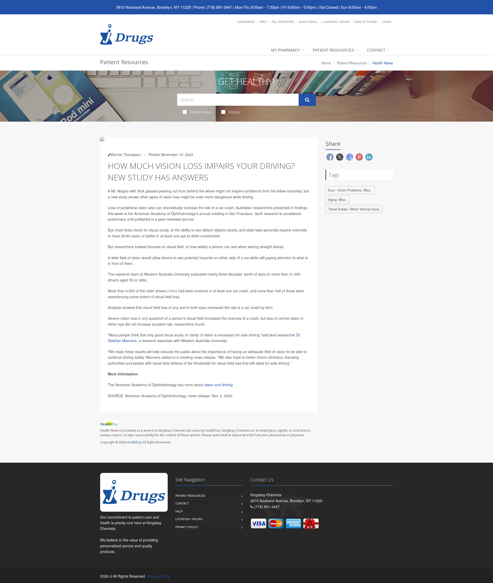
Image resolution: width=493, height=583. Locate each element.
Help (263, 22)
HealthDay (134, 442)
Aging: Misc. (337, 199)
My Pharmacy (285, 50)
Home (326, 62)
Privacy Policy (186, 527)
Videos (234, 111)
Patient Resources (333, 50)
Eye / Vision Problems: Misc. (350, 190)
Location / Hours (336, 22)
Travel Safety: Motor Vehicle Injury (354, 209)
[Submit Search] (307, 100)
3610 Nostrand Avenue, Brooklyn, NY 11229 (153, 7)
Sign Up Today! (366, 22)
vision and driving (218, 384)
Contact (376, 50)
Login (386, 22)
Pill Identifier (283, 22)
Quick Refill (308, 22)
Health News (201, 111)
